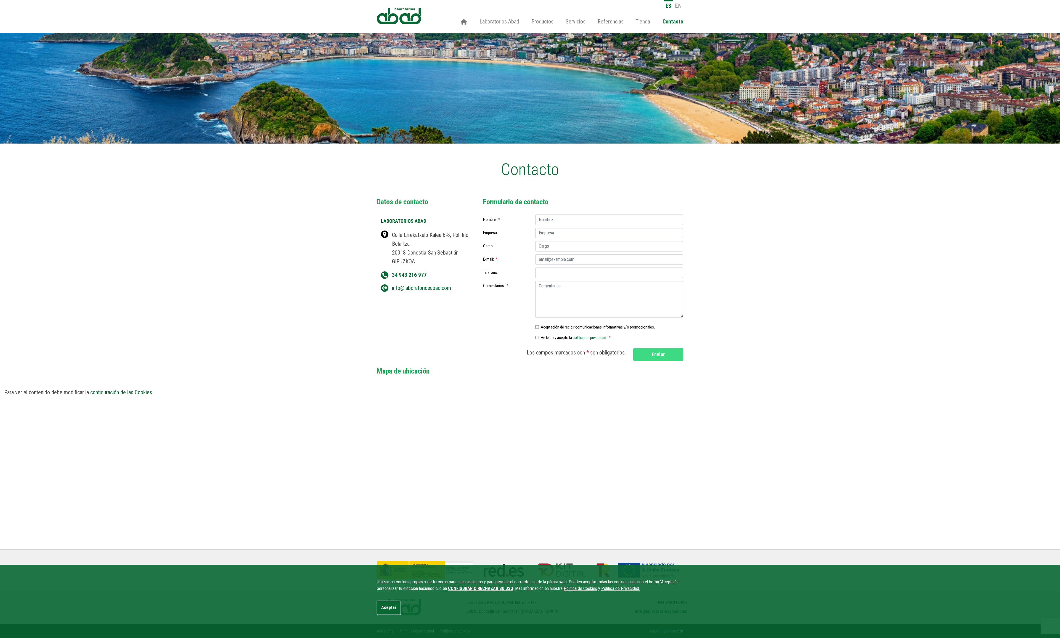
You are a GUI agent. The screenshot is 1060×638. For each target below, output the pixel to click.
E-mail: (490, 259)
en (678, 5)
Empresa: (490, 232)
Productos (542, 21)
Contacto (672, 21)
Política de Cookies (580, 588)
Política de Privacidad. (620, 588)
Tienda (643, 21)
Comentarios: (495, 285)
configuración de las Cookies (121, 392)
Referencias (611, 21)
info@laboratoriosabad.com (421, 288)
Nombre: (491, 219)
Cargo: (488, 245)
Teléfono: (490, 272)
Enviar (658, 354)
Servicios (575, 21)
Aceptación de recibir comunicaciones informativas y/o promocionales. (598, 327)
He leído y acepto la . (576, 337)
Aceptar (388, 607)
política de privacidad (589, 337)
